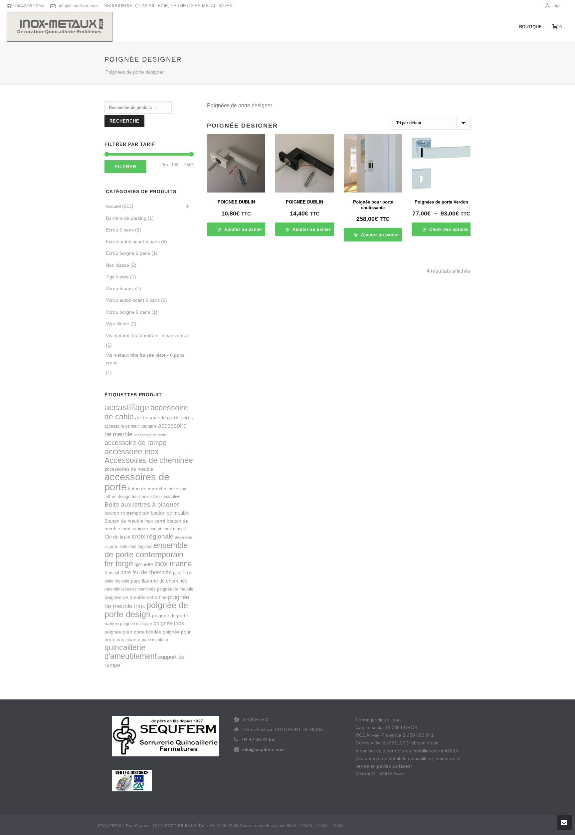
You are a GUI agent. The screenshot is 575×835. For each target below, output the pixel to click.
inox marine (173, 564)
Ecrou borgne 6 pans (128, 253)
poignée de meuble (175, 589)
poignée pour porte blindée (132, 631)
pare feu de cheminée (146, 572)
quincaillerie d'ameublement (130, 651)
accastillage (126, 407)
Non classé (117, 265)
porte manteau (155, 639)
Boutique (530, 26)
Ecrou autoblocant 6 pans (133, 241)
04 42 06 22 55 (29, 5)
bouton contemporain (126, 513)
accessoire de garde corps (164, 417)
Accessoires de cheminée (148, 460)
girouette (143, 564)
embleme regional (135, 546)
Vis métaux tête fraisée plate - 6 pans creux (145, 358)
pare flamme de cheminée (159, 581)
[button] (240, 229)
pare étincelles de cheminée (130, 589)
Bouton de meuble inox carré (134, 521)
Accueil (113, 206)
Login (556, 6)
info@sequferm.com (78, 5)
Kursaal (111, 572)
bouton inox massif (167, 528)
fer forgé (118, 563)
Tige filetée (117, 276)
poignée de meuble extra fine (135, 597)
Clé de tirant (117, 537)
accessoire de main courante (130, 426)
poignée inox (168, 623)
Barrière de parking (126, 218)
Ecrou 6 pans (120, 229)
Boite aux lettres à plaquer (141, 504)
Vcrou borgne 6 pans (128, 312)
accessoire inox (131, 451)
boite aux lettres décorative (156, 496)
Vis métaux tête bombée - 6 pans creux (147, 335)
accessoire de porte (150, 435)
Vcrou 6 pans (120, 288)
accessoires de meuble (128, 469)
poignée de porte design (146, 610)
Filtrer (125, 166)
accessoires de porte (136, 481)
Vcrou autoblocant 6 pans (133, 300)
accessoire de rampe (135, 442)
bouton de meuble (170, 513)
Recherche (124, 121)
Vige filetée (117, 323)
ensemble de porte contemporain (146, 550)
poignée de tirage (136, 624)
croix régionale (153, 536)
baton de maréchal (147, 488)
